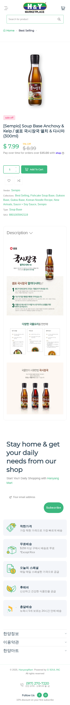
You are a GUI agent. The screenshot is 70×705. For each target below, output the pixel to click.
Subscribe (53, 507)
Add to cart (36, 169)
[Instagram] (45, 695)
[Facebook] (39, 695)
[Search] (59, 19)
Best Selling (26, 30)
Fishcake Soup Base (42, 195)
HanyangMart (26, 669)
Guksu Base (18, 200)
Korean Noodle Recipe (39, 200)
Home (10, 30)
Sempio (15, 190)
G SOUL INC (53, 669)
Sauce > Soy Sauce (24, 204)
